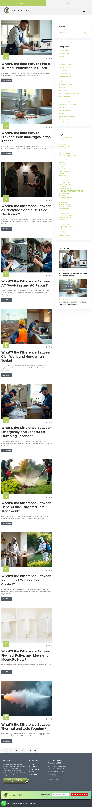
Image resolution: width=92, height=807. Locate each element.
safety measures (63, 229)
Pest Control (63, 90)
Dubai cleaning (62, 173)
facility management (71, 190)
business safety (62, 142)
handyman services (64, 200)
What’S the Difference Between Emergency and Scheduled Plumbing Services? (26, 431)
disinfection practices (64, 167)
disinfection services (66, 169)
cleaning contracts (63, 144)
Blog (32, 772)
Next (35, 750)
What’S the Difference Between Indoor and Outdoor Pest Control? (26, 580)
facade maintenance (65, 188)
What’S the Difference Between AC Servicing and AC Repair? (26, 283)
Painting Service (64, 87)
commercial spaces (65, 160)
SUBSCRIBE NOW (79, 794)
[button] (84, 10)
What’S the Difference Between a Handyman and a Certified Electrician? (26, 210)
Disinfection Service (65, 62)
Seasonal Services (65, 110)
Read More (6, 80)
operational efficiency (66, 217)
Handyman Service (65, 76)
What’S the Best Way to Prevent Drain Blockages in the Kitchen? (26, 137)
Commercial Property (64, 158)
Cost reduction (62, 162)
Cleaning (62, 56)
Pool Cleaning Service (66, 99)
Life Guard (62, 82)
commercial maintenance (66, 153)
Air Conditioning (64, 50)
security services (63, 233)
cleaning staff (62, 149)
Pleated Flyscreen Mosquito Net (69, 93)
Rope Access (63, 107)
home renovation (64, 204)
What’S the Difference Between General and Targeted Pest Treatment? (26, 507)
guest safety (62, 195)
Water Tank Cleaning (66, 122)
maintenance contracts (66, 215)
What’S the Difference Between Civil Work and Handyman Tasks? (26, 356)
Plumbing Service (64, 96)
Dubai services (64, 182)
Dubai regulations (64, 178)
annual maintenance (65, 137)
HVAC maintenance (64, 211)
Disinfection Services (65, 65)
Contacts (34, 774)
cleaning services (64, 146)
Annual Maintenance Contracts (66, 139)
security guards (63, 231)
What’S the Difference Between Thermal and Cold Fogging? (26, 726)
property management (66, 224)
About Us (34, 767)
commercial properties (67, 155)
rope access (67, 226)
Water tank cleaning (64, 235)
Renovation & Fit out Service (68, 105)
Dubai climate (63, 175)
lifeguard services (64, 213)
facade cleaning (64, 186)
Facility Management (66, 73)
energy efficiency (65, 184)
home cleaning (63, 202)
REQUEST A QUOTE (53, 779)
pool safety (62, 222)
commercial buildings (64, 151)
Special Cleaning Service (67, 116)
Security (61, 113)
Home (32, 764)
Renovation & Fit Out (65, 102)
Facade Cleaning (64, 70)
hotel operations (64, 209)
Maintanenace (35, 769)
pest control (62, 219)
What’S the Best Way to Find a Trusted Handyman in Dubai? (25, 66)
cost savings (62, 164)
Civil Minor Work (64, 53)
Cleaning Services (64, 59)
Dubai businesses (64, 171)
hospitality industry (65, 206)
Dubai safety (63, 180)
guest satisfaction (65, 198)
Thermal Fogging (64, 119)
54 (30, 750)
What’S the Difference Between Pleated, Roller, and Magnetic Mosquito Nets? (26, 655)
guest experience (64, 193)
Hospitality (62, 79)
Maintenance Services (66, 85)
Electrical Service (64, 67)
